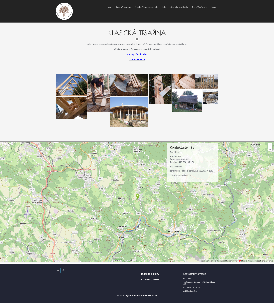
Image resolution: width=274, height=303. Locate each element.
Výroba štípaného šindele (146, 7)
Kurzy (213, 7)
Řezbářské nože (199, 7)
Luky (164, 7)
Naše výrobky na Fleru (150, 279)
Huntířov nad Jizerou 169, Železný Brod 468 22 (199, 283)
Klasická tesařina (123, 7)
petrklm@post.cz (190, 291)
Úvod (109, 7)
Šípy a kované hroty (179, 7)
